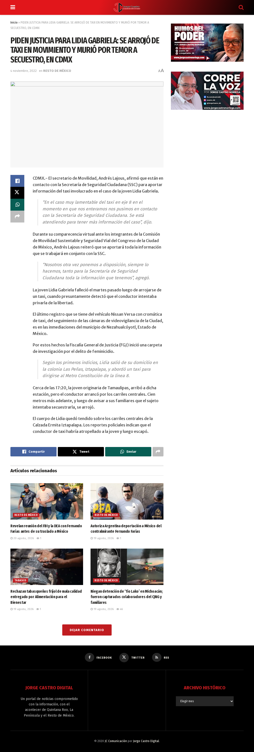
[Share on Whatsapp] (17, 205)
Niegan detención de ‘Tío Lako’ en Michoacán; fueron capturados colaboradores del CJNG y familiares (126, 597)
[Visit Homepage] (127, 7)
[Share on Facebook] (17, 181)
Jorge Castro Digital (146, 741)
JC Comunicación (116, 741)
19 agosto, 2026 (103, 538)
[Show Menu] (12, 7)
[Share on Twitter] (17, 193)
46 (121, 609)
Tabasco (20, 580)
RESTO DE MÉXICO (57, 71)
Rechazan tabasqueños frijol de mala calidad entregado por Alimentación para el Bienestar (46, 597)
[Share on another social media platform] (17, 217)
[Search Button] (241, 7)
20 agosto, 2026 (23, 538)
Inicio (14, 22)
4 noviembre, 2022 (23, 71)
